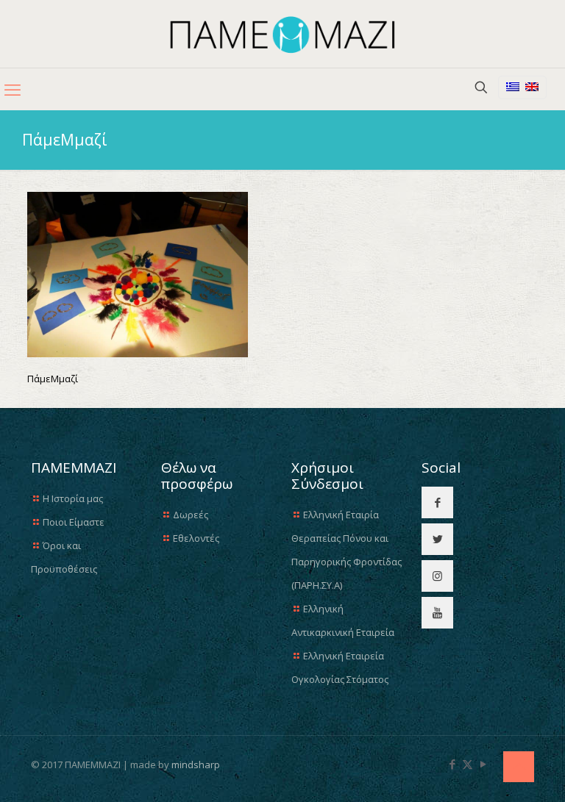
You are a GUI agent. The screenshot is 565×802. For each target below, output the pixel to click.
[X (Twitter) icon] (467, 763)
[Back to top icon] (518, 766)
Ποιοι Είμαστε (73, 522)
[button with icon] (437, 502)
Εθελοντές (196, 538)
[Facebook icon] (452, 763)
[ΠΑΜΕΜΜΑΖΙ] (283, 34)
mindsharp (195, 764)
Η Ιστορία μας (73, 498)
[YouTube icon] (482, 763)
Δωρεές (190, 514)
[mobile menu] (12, 88)
